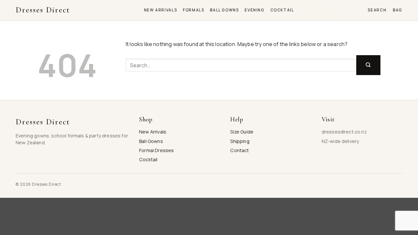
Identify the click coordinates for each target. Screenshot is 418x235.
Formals (193, 10)
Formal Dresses (156, 150)
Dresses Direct (43, 10)
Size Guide (241, 132)
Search (377, 10)
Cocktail (282, 10)
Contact (239, 150)
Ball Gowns (224, 10)
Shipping (239, 141)
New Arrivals (160, 10)
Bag (397, 10)
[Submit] (368, 65)
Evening (254, 10)
